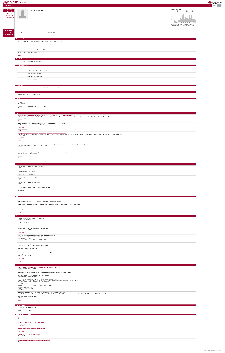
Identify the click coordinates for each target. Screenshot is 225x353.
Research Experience (9, 15)
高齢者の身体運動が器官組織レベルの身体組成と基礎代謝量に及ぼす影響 (31, 328)
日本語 (214, 5)
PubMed (24, 129)
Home (209, 5)
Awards (7, 27)
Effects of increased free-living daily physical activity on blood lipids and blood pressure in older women (39, 267)
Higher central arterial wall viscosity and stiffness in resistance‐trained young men (34, 150)
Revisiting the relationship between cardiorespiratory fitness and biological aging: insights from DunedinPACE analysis (42, 133)
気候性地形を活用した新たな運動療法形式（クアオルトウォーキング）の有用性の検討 (34, 340)
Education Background (10, 17)
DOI (19, 119)
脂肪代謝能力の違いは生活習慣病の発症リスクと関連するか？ (29, 334)
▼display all (19, 55)
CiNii (20, 269)
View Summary (21, 127)
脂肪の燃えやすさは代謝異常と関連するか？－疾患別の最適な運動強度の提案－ (32, 322)
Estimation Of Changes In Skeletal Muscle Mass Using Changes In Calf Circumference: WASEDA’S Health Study (40, 142)
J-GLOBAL (21, 289)
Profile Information (9, 13)
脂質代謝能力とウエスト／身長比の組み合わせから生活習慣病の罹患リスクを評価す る (34, 317)
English (219, 5)
